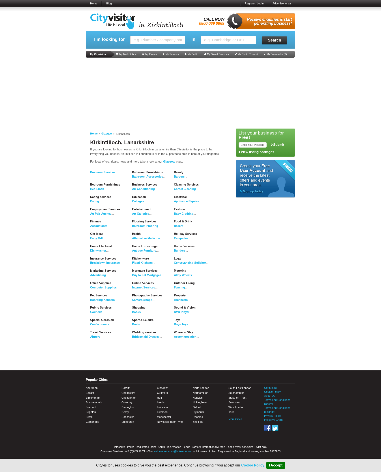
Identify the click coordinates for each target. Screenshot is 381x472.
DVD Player (181, 312)
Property (180, 295)
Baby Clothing (183, 213)
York (231, 412)
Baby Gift (96, 238)
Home (93, 3)
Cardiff (125, 388)
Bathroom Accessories (147, 176)
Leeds (160, 402)
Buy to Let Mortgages (146, 275)
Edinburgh (127, 421)
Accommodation (185, 336)
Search (274, 40)
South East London (239, 388)
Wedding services (144, 332)
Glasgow (106, 133)
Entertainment (141, 209)
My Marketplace (127, 54)
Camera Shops (142, 299)
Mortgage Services (144, 270)
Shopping (139, 307)
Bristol (89, 417)
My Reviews (172, 54)
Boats (136, 324)
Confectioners (99, 324)
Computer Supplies (103, 287)
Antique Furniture (144, 250)
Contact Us (270, 387)
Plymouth (198, 412)
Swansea (234, 402)
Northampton (200, 392)
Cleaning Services (186, 184)
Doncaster (127, 417)
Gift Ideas (96, 233)
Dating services (100, 197)
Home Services (184, 246)
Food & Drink (183, 221)
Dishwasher (98, 250)
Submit (278, 144)
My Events (151, 54)
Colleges (138, 201)
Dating (94, 201)
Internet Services (143, 287)
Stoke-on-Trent (237, 397)
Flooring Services (144, 221)
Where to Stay (183, 332)
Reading (198, 417)
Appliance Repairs (186, 201)
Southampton (236, 392)
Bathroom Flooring (145, 225)
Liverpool (162, 412)
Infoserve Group (273, 419)
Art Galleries (140, 213)
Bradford (91, 407)
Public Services (101, 307)
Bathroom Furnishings (147, 172)
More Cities (235, 419)
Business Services (102, 172)
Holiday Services (185, 233)
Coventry (126, 402)
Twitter (275, 428)
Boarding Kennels (102, 299)
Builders (179, 250)
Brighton (91, 412)
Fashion (179, 209)
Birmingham (93, 397)
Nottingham (200, 402)
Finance (95, 221)
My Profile (193, 54)
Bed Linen (97, 189)
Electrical (180, 197)
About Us (269, 395)
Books (136, 312)
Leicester (162, 407)
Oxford (197, 407)
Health (136, 233)
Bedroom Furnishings (105, 184)
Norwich (198, 397)
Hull (159, 397)
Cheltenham (128, 397)
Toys (177, 320)
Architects (181, 299)
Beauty (178, 172)
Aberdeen (92, 388)
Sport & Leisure (142, 320)
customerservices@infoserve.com (173, 451)
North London (201, 388)
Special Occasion (102, 320)
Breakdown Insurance (105, 262)
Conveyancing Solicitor (190, 262)
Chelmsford (128, 392)
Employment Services (105, 209)
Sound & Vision (185, 307)
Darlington (127, 407)
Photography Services (147, 295)
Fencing (179, 287)
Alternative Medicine (146, 238)
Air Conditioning (143, 189)
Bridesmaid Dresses (145, 336)
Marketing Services (103, 270)
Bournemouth (94, 402)
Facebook (267, 428)
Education (139, 197)
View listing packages (257, 152)
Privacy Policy (272, 415)
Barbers (179, 176)
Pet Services (98, 295)
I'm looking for (109, 39)
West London (236, 407)
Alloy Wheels (183, 275)
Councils (96, 312)
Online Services (143, 283)
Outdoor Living (184, 283)
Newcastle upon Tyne (170, 421)
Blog (109, 3)
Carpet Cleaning (185, 189)
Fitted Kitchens (142, 262)
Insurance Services (103, 258)
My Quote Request (248, 54)
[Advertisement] (190, 93)
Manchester (164, 417)
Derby (125, 412)
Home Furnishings (144, 246)
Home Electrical (101, 246)
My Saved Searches (218, 54)
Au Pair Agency (100, 213)
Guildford (162, 392)
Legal (177, 258)
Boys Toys (181, 324)
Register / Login (254, 3)
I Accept (275, 465)
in (193, 39)
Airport (95, 336)
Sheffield (198, 421)
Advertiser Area (282, 3)
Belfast (90, 392)
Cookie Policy (252, 465)
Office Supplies (100, 283)
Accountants (98, 225)
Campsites (181, 238)
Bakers (178, 225)
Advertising (98, 275)
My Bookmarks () (277, 54)
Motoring (180, 270)
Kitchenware (140, 258)
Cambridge (92, 421)
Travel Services (100, 332)
